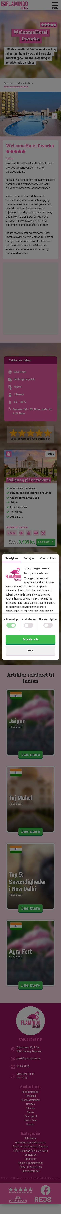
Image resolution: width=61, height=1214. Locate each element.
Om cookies (48, 558)
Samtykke (11, 558)
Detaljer (29, 558)
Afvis (30, 650)
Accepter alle (30, 639)
